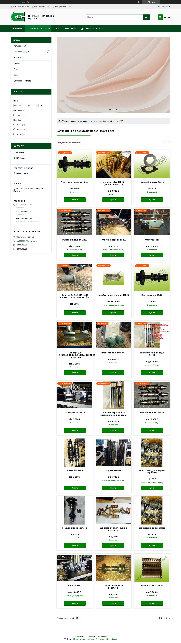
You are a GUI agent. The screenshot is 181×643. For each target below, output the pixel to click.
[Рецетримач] (75, 568)
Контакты (70, 28)
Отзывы (17, 75)
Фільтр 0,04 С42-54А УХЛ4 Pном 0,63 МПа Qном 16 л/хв (74, 296)
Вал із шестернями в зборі (75, 182)
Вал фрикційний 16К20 (152, 413)
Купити (75, 200)
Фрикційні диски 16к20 (152, 182)
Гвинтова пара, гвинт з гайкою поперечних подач (113, 414)
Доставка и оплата (92, 28)
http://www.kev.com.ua (25, 237)
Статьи (17, 63)
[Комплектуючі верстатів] (75, 510)
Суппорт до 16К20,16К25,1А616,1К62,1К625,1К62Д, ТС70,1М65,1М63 (74, 355)
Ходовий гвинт (113, 470)
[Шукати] (146, 17)
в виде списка (169, 143)
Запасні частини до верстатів (113, 586)
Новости (17, 57)
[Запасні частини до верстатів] (113, 568)
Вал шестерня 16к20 (151, 295)
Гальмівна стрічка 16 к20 (113, 240)
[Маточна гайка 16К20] (152, 568)
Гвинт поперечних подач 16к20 (152, 354)
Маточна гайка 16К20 (151, 585)
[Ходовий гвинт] (113, 452)
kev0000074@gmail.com (26, 241)
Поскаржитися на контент (84, 639)
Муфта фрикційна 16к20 (74, 240)
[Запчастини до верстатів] (152, 510)
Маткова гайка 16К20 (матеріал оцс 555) (113, 183)
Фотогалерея (20, 46)
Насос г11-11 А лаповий (113, 353)
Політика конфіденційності (106, 639)
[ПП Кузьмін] (18, 21)
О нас (57, 28)
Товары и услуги (36, 28)
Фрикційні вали (75, 470)
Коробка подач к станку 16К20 (113, 295)
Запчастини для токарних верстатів (151, 471)
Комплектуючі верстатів (74, 528)
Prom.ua (104, 637)
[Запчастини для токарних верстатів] (152, 452)
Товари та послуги (70, 121)
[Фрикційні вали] (75, 452)
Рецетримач (74, 585)
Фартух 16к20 (152, 240)
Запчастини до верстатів (152, 528)
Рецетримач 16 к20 (75, 413)
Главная (17, 28)
